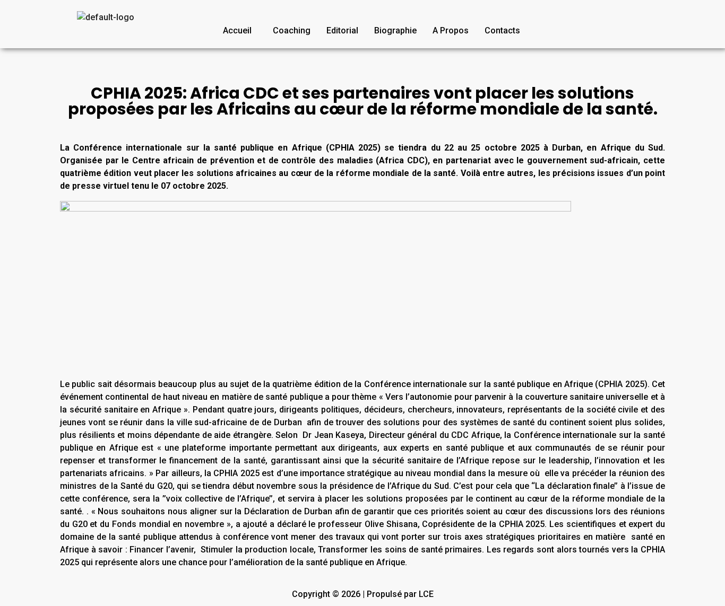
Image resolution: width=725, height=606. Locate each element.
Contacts (502, 30)
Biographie (395, 30)
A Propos (451, 30)
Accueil (237, 30)
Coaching (291, 30)
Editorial (342, 30)
